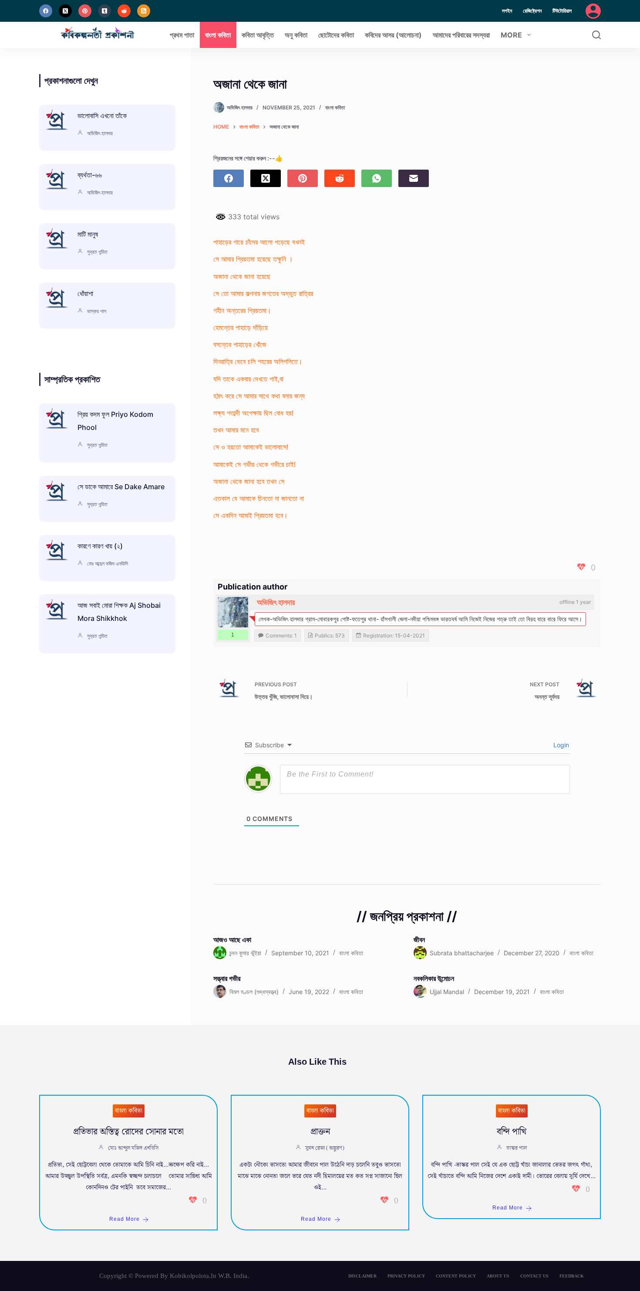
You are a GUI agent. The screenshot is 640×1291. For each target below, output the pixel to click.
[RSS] (143, 10)
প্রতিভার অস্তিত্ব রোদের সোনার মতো (128, 1132)
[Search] (596, 35)
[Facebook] (45, 10)
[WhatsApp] (376, 178)
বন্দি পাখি (511, 1132)
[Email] (413, 178)
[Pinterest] (84, 10)
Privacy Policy (406, 1276)
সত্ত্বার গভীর (226, 978)
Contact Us (534, 1276)
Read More (124, 1219)
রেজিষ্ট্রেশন (532, 10)
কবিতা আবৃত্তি (258, 35)
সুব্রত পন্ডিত (97, 252)
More (511, 35)
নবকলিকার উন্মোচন (434, 978)
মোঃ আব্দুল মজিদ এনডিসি (107, 563)
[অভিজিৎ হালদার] (233, 612)
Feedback (571, 1276)
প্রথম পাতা (182, 35)
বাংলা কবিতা (218, 35)
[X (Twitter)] (65, 10)
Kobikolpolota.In (193, 1275)
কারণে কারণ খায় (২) (100, 546)
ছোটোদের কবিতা (336, 35)
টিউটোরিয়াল (562, 10)
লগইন (507, 10)
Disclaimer (362, 1276)
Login (560, 745)
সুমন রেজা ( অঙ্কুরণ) (324, 1148)
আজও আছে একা (232, 939)
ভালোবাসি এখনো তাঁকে (102, 115)
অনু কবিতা (296, 35)
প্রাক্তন (320, 1132)
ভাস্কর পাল (96, 311)
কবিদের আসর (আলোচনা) (393, 35)
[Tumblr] (104, 10)
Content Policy (456, 1276)
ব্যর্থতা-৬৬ (89, 174)
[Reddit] (124, 10)
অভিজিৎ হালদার (276, 602)
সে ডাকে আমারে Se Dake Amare (121, 486)
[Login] (593, 11)
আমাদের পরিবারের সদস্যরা (461, 35)
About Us (498, 1276)
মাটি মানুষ (87, 234)
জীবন (419, 939)
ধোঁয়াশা (85, 293)
